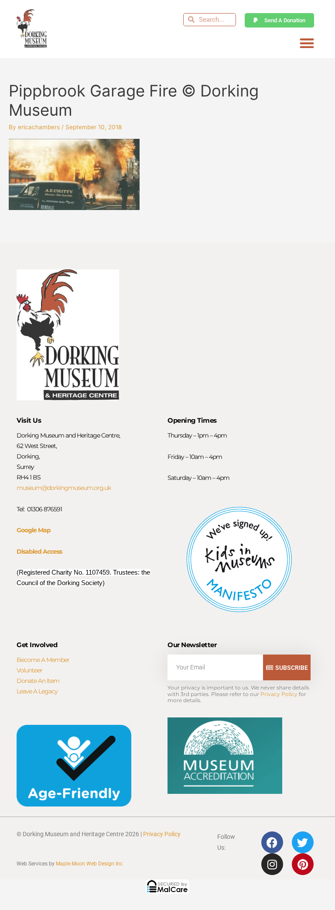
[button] (306, 43)
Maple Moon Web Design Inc (89, 864)
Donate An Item (38, 681)
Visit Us (29, 420)
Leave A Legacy (37, 691)
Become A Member (43, 660)
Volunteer (29, 670)
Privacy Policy (278, 694)
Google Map (34, 530)
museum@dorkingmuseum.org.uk (64, 488)
